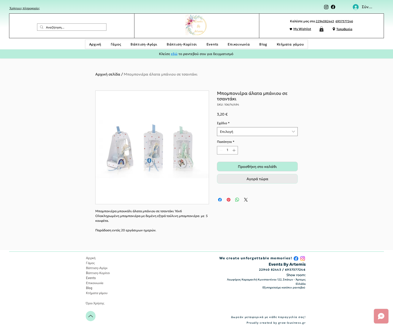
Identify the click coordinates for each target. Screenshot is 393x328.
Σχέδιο (223, 123)
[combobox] (257, 131)
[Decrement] (220, 150)
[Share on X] (246, 199)
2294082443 (325, 21)
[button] (321, 29)
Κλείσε (164, 54)
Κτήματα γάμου (97, 293)
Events (91, 278)
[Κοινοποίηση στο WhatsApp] (237, 199)
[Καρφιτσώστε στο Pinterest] (228, 199)
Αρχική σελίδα (107, 74)
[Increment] (234, 150)
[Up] (91, 316)
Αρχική (91, 258)
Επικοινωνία (94, 283)
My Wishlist (302, 29)
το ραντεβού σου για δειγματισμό (205, 54)
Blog (89, 288)
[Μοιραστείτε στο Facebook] (220, 199)
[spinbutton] (227, 150)
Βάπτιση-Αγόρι (96, 268)
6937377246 (344, 21)
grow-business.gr (292, 322)
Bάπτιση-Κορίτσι (98, 273)
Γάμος (90, 263)
